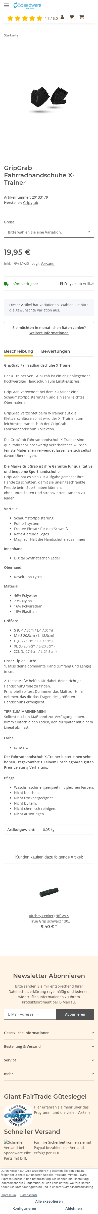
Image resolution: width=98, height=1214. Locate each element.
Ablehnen (73, 1208)
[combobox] (49, 232)
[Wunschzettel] (71, 17)
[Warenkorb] (82, 17)
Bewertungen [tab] (55, 351)
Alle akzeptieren (49, 1201)
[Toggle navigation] (6, 3)
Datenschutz (28, 1195)
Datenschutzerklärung (27, 991)
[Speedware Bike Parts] (27, 5)
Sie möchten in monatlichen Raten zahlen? (49, 330)
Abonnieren (75, 1014)
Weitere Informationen (49, 332)
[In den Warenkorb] (8, 51)
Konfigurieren (24, 1208)
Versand (48, 263)
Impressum (8, 1195)
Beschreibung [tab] (18, 351)
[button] (62, 17)
